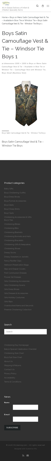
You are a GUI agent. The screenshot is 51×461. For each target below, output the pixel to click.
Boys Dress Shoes (12, 197)
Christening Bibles (12, 224)
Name (7, 402)
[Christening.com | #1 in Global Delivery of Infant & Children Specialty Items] (6, 3)
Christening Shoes (12, 248)
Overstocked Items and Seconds (18, 305)
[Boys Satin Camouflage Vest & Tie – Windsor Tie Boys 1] (25, 104)
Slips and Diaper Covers (14, 269)
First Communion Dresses (15, 273)
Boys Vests (9, 205)
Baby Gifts (8, 189)
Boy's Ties (8, 220)
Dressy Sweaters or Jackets (16, 257)
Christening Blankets (13, 232)
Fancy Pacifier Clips (12, 261)
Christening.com (20, 445)
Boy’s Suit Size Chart (13, 357)
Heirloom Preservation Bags (16, 265)
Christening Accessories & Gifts (17, 217)
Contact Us (9, 369)
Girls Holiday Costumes (14, 297)
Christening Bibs (11, 228)
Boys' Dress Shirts (12, 209)
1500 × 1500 (20, 63)
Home (5, 17)
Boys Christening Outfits (15, 193)
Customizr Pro (31, 449)
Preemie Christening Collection (18, 310)
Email (7, 414)
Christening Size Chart (14, 353)
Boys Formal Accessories (15, 201)
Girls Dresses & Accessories (16, 293)
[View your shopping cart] (42, 6)
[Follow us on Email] (27, 455)
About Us (8, 361)
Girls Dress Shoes (11, 289)
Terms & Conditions (12, 382)
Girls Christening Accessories (16, 281)
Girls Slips (8, 301)
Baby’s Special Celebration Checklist (20, 349)
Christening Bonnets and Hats (17, 236)
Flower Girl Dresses (12, 277)
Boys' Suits (9, 213)
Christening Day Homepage (16, 345)
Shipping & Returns (12, 365)
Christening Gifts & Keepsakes (17, 244)
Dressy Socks (10, 252)
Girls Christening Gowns (14, 285)
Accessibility (9, 378)
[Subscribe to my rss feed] (23, 455)
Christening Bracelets (13, 240)
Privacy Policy (10, 373)
